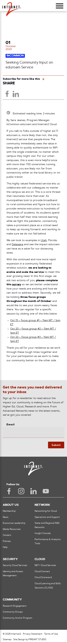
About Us (11, 505)
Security (10, 559)
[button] (11, 7)
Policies (7, 541)
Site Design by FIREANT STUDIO (29, 639)
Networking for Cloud (46, 511)
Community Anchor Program (17, 618)
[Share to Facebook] (7, 94)
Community (12, 599)
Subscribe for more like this (21, 79)
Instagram (21, 491)
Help (5, 547)
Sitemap (7, 639)
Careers (7, 535)
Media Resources (12, 529)
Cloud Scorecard (43, 577)
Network (42, 505)
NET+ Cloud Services (45, 565)
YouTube (46, 491)
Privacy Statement (32, 634)
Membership (9, 511)
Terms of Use (51, 634)
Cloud (40, 559)
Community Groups (13, 612)
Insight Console (43, 533)
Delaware (17, 244)
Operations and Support (47, 517)
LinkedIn (33, 491)
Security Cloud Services (15, 565)
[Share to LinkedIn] (15, 94)
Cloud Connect (42, 571)
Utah (44, 240)
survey (16, 284)
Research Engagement (14, 606)
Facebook (9, 491)
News (5, 517)
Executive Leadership (14, 523)
